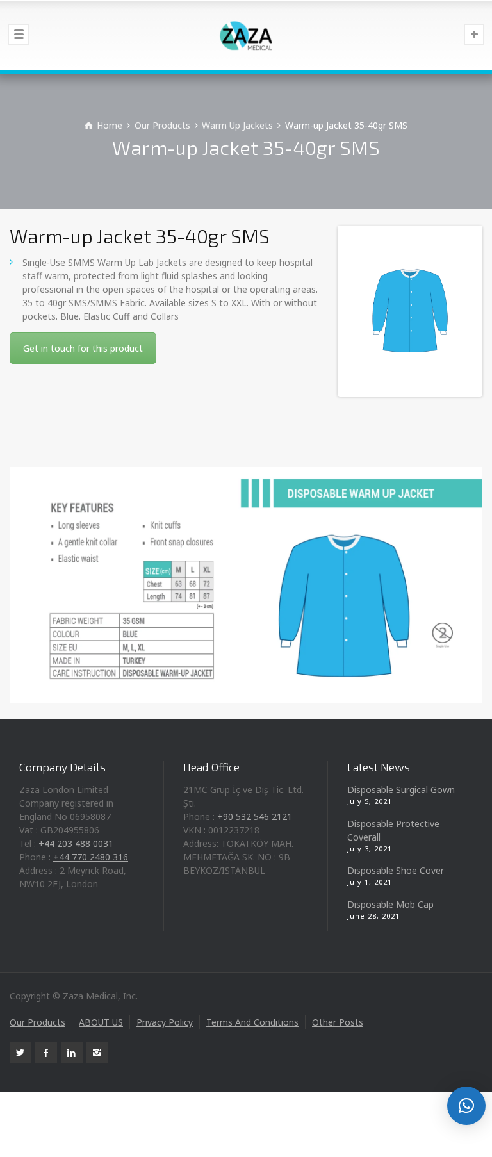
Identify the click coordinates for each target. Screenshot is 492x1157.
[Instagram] (97, 1052)
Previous (359, 311)
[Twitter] (20, 1052)
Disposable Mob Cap (390, 904)
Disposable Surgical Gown (401, 790)
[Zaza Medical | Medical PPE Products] (246, 35)
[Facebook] (46, 1052)
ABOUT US (101, 1022)
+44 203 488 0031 (75, 843)
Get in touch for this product (83, 348)
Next (460, 311)
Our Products (37, 1022)
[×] (466, 1106)
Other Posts (337, 1022)
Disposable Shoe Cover (395, 870)
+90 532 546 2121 (253, 816)
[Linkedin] (72, 1052)
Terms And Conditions (252, 1022)
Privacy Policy (164, 1022)
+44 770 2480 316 (90, 857)
